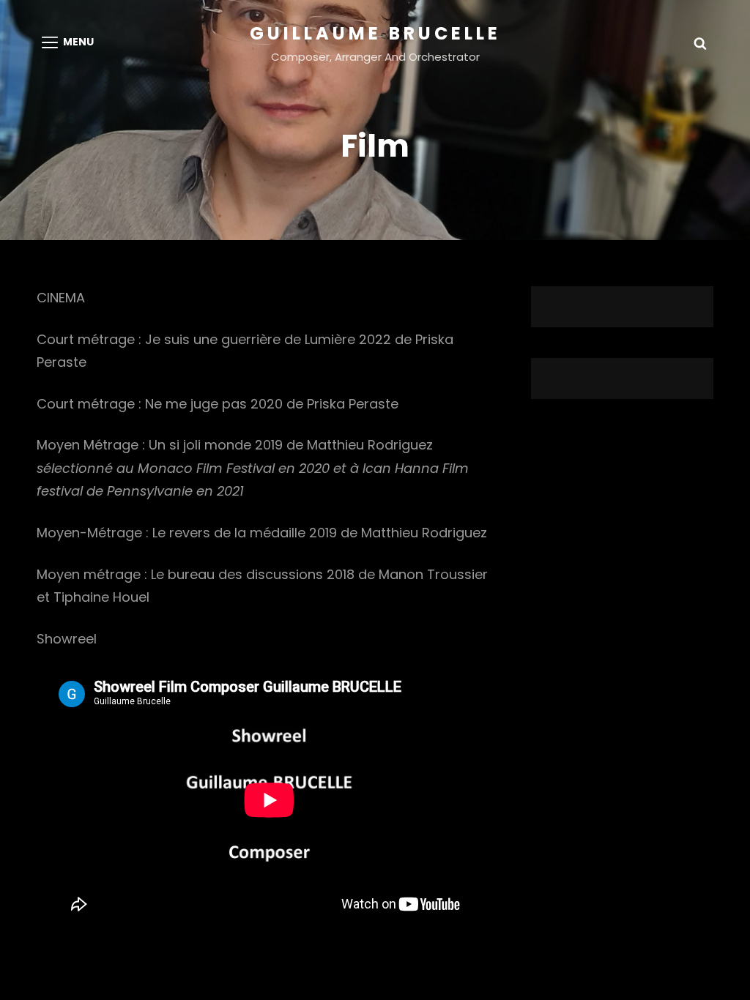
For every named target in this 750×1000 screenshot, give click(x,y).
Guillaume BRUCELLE (375, 33)
